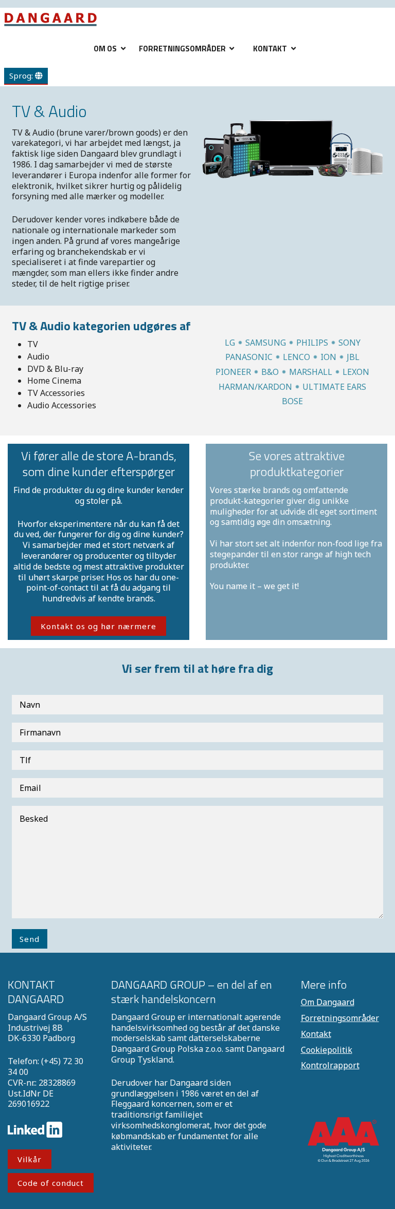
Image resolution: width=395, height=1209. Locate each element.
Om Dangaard (327, 1002)
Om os (105, 48)
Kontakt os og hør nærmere (98, 626)
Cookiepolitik (326, 1049)
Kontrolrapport (330, 1065)
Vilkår (29, 1159)
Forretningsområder (182, 48)
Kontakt (270, 48)
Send (30, 939)
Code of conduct (50, 1183)
